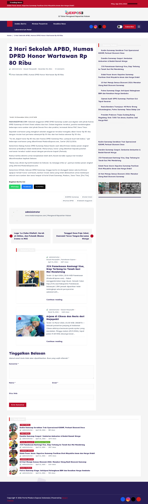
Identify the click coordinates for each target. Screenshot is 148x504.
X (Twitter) (40, 187)
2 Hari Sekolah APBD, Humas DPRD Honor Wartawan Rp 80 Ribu (38, 35)
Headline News (59, 24)
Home (9, 35)
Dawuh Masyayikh (30, 69)
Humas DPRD (69, 201)
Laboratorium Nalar (23, 30)
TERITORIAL (25, 425)
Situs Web (13, 393)
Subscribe (129, 27)
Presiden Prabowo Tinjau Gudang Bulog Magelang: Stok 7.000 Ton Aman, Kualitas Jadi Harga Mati (118, 117)
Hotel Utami (87, 197)
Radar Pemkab (26, 468)
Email (55, 383)
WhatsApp (15, 187)
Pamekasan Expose (68, 259)
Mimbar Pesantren (40, 24)
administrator (17, 69)
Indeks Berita (20, 24)
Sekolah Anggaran (85, 201)
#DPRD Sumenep (72, 197)
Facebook (27, 187)
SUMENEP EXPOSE (27, 450)
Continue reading (54, 300)
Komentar (14, 364)
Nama (12, 383)
